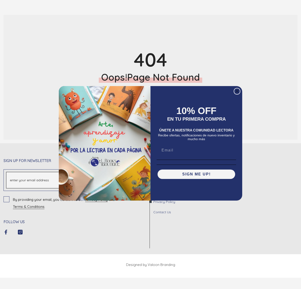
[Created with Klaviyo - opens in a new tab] (150, 202)
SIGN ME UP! (196, 174)
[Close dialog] (237, 91)
